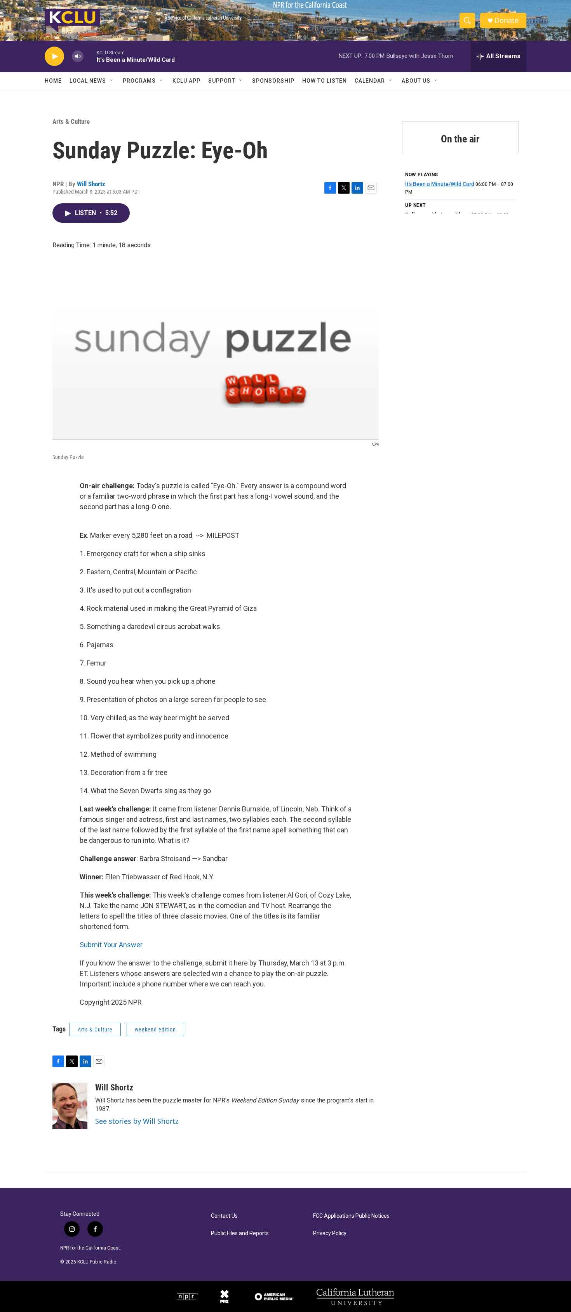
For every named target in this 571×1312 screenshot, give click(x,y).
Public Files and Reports (240, 1233)
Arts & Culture (71, 121)
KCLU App (186, 81)
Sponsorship (273, 81)
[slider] (90, 56)
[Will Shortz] (69, 1106)
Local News (88, 81)
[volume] (77, 56)
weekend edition (155, 1029)
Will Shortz (91, 184)
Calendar (370, 81)
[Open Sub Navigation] (112, 81)
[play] (54, 56)
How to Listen (324, 81)
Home (53, 81)
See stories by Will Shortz (136, 1121)
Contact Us (224, 1216)
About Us (416, 81)
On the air (460, 139)
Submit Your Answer (111, 945)
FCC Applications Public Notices (351, 1216)
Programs (139, 81)
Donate (506, 20)
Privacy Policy (329, 1233)
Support (221, 81)
